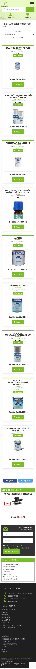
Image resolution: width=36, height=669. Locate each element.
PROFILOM (10, 17)
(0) (27, 17)
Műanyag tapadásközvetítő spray (18, 334)
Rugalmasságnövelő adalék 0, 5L (18, 429)
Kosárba (19, 84)
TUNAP (4, 647)
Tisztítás (5, 623)
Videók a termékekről (10, 576)
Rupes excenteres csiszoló (18, 494)
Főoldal (4, 663)
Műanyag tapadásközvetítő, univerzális (18, 382)
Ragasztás (5, 620)
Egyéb (3, 649)
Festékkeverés (7, 636)
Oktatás (16, 663)
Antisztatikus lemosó (18, 143)
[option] (18, 507)
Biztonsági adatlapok (10, 564)
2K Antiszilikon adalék (18, 48)
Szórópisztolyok (8, 641)
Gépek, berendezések (9, 644)
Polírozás (5, 617)
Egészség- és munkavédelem (13, 639)
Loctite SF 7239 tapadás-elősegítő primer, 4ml (18, 191)
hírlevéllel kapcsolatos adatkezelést (16, 548)
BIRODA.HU (10, 661)
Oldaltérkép (5, 665)
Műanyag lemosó (18, 285)
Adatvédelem (20, 665)
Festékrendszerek (9, 610)
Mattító (18, 238)
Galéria (23, 663)
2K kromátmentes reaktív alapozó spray (18, 96)
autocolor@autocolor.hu (16, 598)
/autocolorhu (12, 601)
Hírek (10, 663)
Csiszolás (5, 612)
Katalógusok (7, 574)
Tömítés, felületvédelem (12, 625)
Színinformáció (8, 569)
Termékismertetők (9, 567)
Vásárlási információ (10, 579)
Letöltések (6, 572)
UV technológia (8, 628)
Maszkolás (5, 615)
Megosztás (10, 481)
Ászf (12, 665)
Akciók (4, 652)
